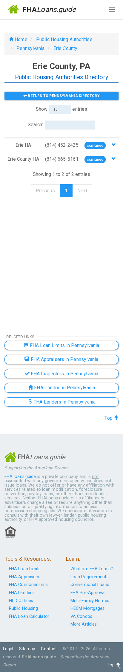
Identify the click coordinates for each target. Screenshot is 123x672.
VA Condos (81, 616)
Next (82, 190)
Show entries (61, 109)
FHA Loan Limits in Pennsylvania (64, 345)
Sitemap (27, 648)
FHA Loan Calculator (29, 616)
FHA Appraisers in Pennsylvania (64, 359)
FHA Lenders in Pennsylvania (64, 402)
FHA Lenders (21, 592)
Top (108, 418)
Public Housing (23, 608)
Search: (35, 124)
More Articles (83, 624)
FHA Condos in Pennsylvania (64, 387)
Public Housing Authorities (64, 39)
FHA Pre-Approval (88, 592)
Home (20, 39)
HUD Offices (21, 600)
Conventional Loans (89, 584)
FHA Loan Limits (25, 568)
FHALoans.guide (20, 476)
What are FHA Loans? (91, 568)
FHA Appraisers (24, 576)
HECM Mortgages (87, 608)
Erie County (65, 48)
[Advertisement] (61, 262)
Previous (45, 190)
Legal (8, 648)
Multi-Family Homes (89, 600)
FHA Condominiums (28, 584)
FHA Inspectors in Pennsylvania (64, 373)
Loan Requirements (89, 576)
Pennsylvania (30, 48)
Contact (49, 648)
